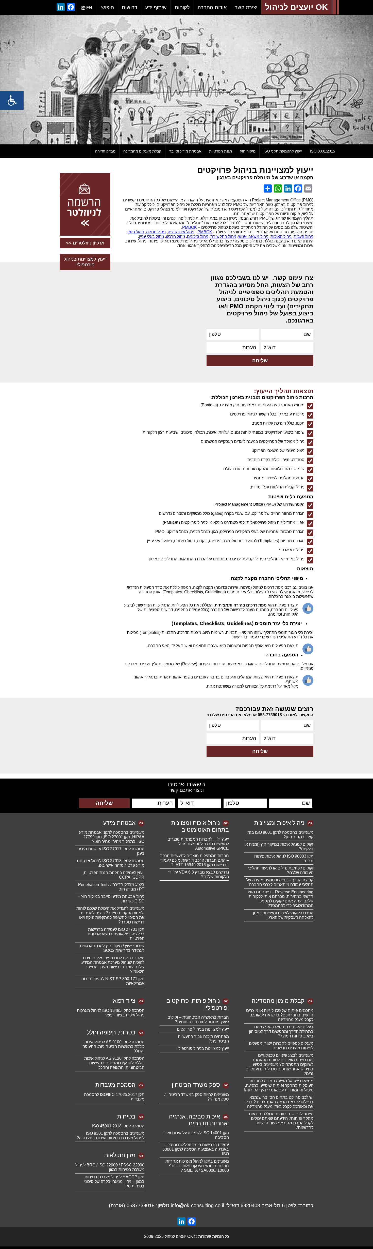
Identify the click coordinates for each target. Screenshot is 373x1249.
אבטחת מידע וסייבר (185, 151)
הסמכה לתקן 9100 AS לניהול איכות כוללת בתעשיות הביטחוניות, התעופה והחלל (113, 1046)
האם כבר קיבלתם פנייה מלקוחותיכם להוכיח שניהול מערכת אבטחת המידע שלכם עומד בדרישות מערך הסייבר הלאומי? (112, 965)
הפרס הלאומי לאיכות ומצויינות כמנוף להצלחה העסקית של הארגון (282, 915)
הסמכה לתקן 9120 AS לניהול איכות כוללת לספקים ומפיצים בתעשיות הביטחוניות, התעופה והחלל (114, 1063)
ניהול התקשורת (223, 236)
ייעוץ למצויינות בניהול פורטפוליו (85, 261)
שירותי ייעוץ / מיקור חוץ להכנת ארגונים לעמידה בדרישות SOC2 (112, 948)
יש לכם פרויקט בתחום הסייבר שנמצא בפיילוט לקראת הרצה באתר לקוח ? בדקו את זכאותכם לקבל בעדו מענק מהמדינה (278, 1102)
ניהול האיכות (281, 236)
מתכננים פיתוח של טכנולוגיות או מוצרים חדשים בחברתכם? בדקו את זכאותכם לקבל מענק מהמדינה (279, 1015)
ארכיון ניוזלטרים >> (85, 242)
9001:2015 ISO (322, 151)
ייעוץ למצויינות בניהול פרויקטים (203, 1029)
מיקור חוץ (248, 151)
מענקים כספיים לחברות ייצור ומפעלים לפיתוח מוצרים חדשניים (281, 1045)
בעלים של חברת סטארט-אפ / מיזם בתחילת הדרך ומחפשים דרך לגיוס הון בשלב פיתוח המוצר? (281, 1031)
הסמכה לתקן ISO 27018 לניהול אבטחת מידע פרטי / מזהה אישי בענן (110, 863)
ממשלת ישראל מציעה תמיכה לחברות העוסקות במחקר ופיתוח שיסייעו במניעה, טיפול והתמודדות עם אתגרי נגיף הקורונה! (278, 1085)
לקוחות (182, 7)
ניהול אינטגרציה (181, 232)
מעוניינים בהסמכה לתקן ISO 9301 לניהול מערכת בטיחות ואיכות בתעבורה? (110, 1135)
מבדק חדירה (105, 151)
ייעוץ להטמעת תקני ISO (282, 151)
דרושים (129, 7)
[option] (186, 79)
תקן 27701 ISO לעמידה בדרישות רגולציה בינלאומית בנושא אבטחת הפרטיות (116, 934)
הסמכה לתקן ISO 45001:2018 (118, 1126)
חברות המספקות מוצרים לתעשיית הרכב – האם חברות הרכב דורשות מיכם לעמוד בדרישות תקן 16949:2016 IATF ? (194, 860)
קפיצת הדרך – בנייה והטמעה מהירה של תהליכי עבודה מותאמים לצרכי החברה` (279, 882)
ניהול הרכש (175, 236)
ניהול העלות (303, 236)
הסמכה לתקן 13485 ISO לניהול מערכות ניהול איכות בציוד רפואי (110, 1012)
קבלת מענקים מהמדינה (142, 151)
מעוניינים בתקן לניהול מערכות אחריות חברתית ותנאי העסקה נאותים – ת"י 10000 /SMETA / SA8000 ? (197, 1165)
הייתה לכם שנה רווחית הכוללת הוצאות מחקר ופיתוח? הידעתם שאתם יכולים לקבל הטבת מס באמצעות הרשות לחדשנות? (281, 1121)
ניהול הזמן (135, 232)
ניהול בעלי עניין (151, 236)
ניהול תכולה (156, 232)
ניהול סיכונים (197, 236)
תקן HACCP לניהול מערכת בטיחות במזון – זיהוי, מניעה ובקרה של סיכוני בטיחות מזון (114, 1181)
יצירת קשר (246, 7)
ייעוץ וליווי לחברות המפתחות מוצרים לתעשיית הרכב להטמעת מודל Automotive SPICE (198, 843)
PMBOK (189, 227)
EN (89, 8)
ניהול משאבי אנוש (253, 236)
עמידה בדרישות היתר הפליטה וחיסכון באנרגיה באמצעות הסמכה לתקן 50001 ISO (195, 1149)
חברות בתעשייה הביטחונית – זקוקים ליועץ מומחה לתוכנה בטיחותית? (198, 1019)
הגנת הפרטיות (220, 151)
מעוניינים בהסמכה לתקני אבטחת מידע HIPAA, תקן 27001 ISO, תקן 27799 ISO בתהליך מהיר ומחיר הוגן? (111, 837)
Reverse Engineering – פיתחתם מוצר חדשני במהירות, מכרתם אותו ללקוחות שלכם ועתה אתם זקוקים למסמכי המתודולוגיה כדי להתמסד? (280, 899)
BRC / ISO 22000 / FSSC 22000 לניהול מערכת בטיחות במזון (109, 1167)
